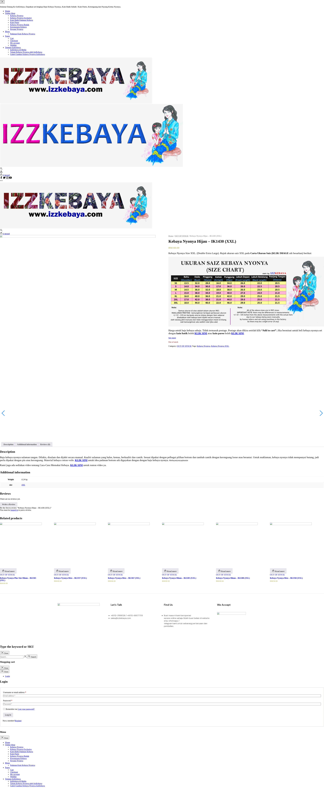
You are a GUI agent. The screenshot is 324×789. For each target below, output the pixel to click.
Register (18, 721)
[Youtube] (102, 627)
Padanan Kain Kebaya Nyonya (22, 34)
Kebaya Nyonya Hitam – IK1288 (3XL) (233, 578)
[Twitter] (81, 627)
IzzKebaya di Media (18, 50)
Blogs (7, 31)
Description (8, 444)
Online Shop (10, 13)
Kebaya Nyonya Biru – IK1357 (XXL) (70, 578)
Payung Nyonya (16, 29)
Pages (7, 36)
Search (33, 657)
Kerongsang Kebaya (18, 27)
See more (172, 338)
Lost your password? (26, 709)
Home (7, 11)
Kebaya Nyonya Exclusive (21, 18)
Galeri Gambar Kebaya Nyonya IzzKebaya (27, 54)
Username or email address (14, 692)
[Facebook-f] (61, 627)
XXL (23, 485)
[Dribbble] (92, 627)
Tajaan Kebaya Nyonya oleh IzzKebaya (26, 52)
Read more (10, 571)
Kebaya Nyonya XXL (220, 346)
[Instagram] (71, 627)
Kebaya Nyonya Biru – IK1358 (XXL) (286, 578)
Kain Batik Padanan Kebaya (21, 20)
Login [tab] (7, 676)
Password (7, 701)
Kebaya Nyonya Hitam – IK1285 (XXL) (179, 578)
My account (15, 43)
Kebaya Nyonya (16, 16)
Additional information (27, 444)
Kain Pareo (14, 22)
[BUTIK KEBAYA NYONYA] (76, 228)
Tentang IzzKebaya (13, 47)
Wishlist (13, 45)
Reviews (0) (45, 444)
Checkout (14, 41)
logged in (14, 510)
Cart (12, 38)
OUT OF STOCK (181, 236)
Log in (8, 715)
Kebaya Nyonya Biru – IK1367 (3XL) (124, 578)
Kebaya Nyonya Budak (19, 25)
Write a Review (8, 504)
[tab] (8, 444)
